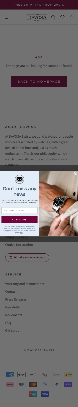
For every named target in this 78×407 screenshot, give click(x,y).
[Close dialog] (75, 173)
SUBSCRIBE (19, 219)
